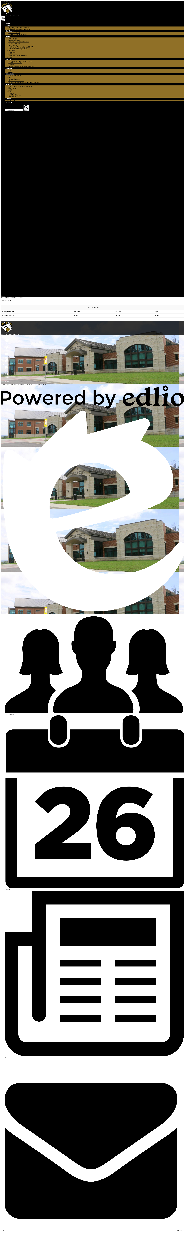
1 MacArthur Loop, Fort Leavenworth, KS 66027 (17, 384)
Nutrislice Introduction (15, 63)
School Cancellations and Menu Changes (21, 66)
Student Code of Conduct (16, 81)
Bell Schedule (12, 54)
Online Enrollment (14, 33)
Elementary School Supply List (17, 34)
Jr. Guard (11, 93)
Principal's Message (14, 40)
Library (10, 72)
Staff (9, 77)
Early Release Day (93, 307)
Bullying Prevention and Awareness (19, 29)
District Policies (13, 38)
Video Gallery (12, 52)
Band (10, 90)
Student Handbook (14, 79)
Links (10, 57)
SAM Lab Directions (14, 95)
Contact (179, 1230)
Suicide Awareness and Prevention (18, 27)
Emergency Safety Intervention (17, 55)
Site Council (12, 97)
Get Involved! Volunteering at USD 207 (20, 47)
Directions (11, 50)
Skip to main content (7, 1)
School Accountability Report (17, 49)
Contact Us (11, 100)
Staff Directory (13, 45)
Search (3, 110)
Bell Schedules (5, 297)
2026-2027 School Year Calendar (18, 42)
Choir (10, 91)
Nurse (10, 70)
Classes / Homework (14, 75)
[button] (8, 25)
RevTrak (11, 64)
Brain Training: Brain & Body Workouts (20, 86)
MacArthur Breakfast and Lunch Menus (20, 61)
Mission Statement (14, 43)
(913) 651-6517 (43, 384)
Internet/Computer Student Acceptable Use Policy (23, 82)
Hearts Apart (12, 88)
